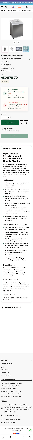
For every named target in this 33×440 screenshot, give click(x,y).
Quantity (3, 114)
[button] (31, 7)
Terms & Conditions (11, 131)
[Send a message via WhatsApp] (30, 430)
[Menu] (2, 7)
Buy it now (15, 136)
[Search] (6, 7)
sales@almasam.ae (14, 419)
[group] (5, 49)
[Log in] (27, 7)
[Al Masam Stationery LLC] (16, 7)
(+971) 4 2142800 (15, 415)
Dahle (8, 62)
